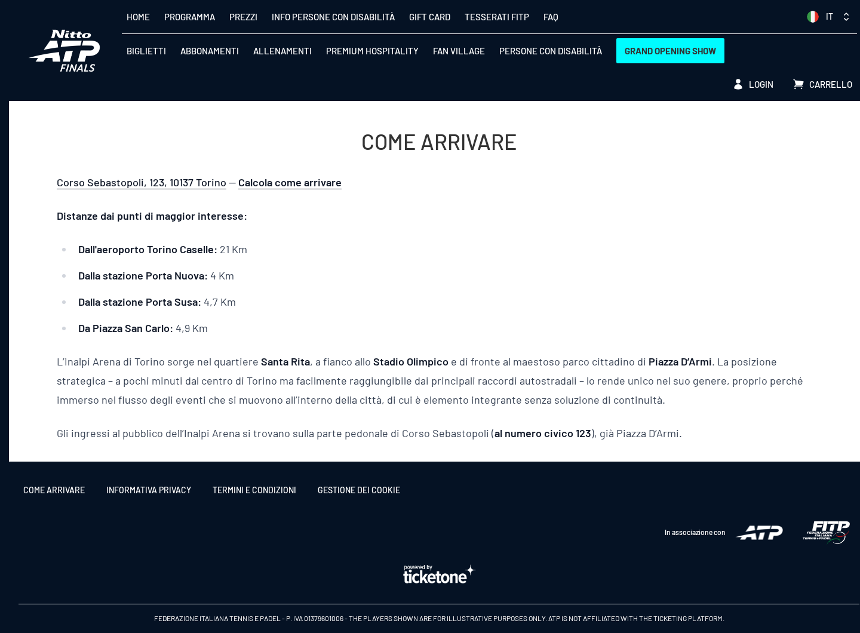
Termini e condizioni (254, 490)
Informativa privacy (148, 490)
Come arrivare (54, 490)
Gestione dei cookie (359, 490)
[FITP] (826, 533)
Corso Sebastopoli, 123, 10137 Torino (141, 182)
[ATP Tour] (759, 533)
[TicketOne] (439, 574)
